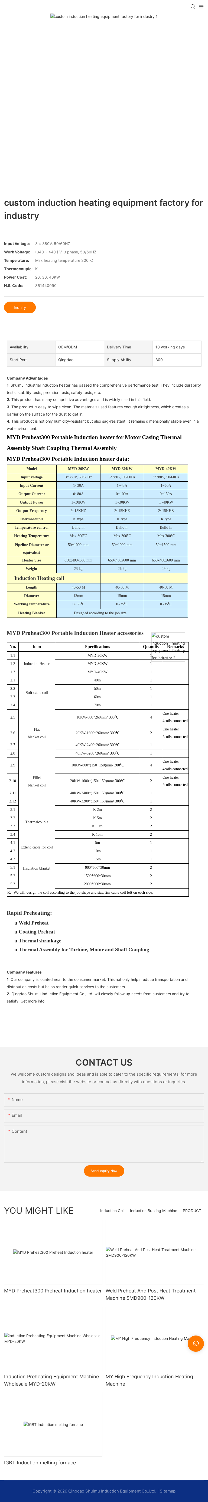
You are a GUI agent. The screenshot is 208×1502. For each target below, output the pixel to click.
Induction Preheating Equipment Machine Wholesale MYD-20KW (51, 1380)
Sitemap (168, 1491)
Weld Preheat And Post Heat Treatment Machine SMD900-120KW (151, 1294)
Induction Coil (112, 1210)
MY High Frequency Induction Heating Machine (149, 1380)
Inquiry (20, 307)
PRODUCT (192, 1210)
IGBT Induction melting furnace (40, 1462)
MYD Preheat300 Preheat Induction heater (53, 1291)
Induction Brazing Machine (153, 1210)
